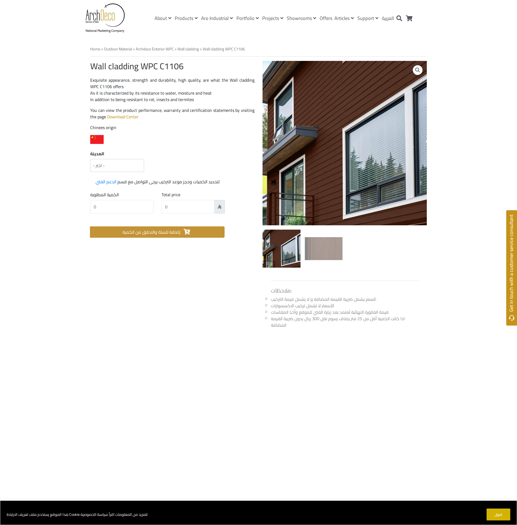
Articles (342, 18)
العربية (388, 18)
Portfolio (245, 18)
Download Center (123, 117)
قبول (498, 514)
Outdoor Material (118, 49)
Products (184, 18)
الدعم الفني (106, 182)
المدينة (97, 153)
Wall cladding (188, 49)
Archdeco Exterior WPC (155, 49)
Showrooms (299, 18)
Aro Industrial (215, 18)
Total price (171, 194)
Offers (326, 18)
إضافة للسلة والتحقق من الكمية (152, 232)
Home (95, 49)
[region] (258, 512)
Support (365, 18)
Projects (270, 18)
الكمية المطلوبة (104, 194)
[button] (417, 70)
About (161, 18)
